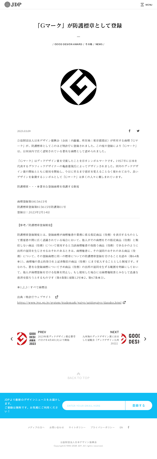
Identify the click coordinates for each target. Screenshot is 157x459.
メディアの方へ (36, 427)
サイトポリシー (77, 427)
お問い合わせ (56, 427)
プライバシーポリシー (103, 427)
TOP (79, 377)
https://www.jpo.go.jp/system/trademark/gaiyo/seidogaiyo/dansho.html (69, 302)
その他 (88, 44)
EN (121, 427)
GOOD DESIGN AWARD (68, 44)
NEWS (99, 44)
